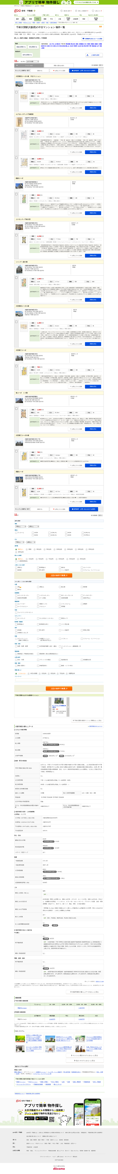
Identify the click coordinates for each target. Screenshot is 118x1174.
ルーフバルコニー (23, 606)
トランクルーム (65, 604)
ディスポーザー (87, 595)
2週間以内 (72, 673)
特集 (28, 1150)
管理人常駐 (86, 630)
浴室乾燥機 (64, 598)
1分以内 (31, 559)
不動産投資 (87, 1082)
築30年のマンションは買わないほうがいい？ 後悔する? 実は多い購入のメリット (64, 1038)
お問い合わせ (60, 1156)
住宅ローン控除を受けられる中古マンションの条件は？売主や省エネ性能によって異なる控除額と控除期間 (34, 1038)
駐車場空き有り (43, 624)
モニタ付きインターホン (46, 618)
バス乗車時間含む (23, 561)
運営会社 (75, 1156)
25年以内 (91, 549)
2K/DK (69, 532)
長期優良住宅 (87, 659)
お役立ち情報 (16, 1150)
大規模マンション (41, 1072)
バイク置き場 (65, 624)
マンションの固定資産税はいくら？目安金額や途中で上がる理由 (94, 1038)
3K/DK (36, 535)
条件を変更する (27, 55)
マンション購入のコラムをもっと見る (85, 1055)
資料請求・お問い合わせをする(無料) (84, 70)
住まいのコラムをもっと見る (85, 1060)
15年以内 (70, 549)
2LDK (17, 1073)
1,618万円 (52, 1019)
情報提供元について (20, 1093)
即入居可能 (67, 1072)
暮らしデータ (57, 1084)
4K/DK (69, 535)
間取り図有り (21, 665)
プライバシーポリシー (45, 1156)
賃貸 (68, 1082)
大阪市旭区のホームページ (95, 726)
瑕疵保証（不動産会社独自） (26, 653)
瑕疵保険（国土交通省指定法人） (49, 653)
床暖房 (85, 604)
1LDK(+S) (54, 532)
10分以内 (61, 559)
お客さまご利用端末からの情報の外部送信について (51, 1132)
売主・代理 (21, 659)
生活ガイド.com (100, 981)
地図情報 (93, 1150)
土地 (63, 1082)
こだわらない (22, 673)
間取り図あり (18, 1072)
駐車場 (61, 1140)
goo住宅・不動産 (17, 1132)
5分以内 (41, 559)
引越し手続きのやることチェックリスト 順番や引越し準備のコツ (94, 1048)
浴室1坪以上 (86, 598)
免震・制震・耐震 (23, 646)
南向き (63, 567)
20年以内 (80, 549)
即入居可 (42, 570)
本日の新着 (33, 673)
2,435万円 (82, 1019)
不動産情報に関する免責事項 (33, 1093)
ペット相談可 (65, 570)
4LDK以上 (87, 535)
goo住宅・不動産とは (32, 1132)
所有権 (19, 630)
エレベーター (87, 567)
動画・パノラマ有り (67, 665)
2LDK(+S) (87, 532)
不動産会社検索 (38, 1084)
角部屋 (19, 570)
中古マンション (33, 1082)
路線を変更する (21, 47)
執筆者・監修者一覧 (85, 1150)
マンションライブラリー (24, 1084)
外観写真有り (43, 665)
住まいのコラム (75, 1150)
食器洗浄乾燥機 (22, 598)
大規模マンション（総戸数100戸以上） (45, 639)
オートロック (21, 618)
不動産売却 (29, 1147)
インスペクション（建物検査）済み (71, 647)
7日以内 (62, 673)
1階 (19, 587)
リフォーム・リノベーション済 (42, 1073)
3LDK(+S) (54, 535)
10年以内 (59, 549)
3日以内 (53, 673)
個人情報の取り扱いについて (34, 1136)
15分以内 (72, 559)
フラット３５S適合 (45, 659)
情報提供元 (84, 1132)
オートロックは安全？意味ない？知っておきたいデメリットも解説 (34, 1048)
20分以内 (82, 559)
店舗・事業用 (77, 1082)
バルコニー (42, 606)
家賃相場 (48, 1084)
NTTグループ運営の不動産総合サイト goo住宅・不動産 (29, 6)
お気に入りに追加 (60, 70)
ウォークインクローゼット (25, 612)
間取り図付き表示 (59, 65)
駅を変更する (33, 47)
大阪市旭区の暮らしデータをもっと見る (85, 992)
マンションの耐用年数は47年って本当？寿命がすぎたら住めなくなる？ (64, 1048)
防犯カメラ (64, 618)
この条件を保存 (95, 55)
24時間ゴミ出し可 (23, 632)
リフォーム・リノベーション (91, 570)
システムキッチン (44, 595)
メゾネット (64, 638)
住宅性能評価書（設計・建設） (48, 646)
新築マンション (21, 1082)
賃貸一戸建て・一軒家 (43, 1140)
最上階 (63, 587)
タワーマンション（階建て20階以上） (23, 639)
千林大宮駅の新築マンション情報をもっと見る (87, 720)
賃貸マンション (54, 1140)
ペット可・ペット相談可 (55, 1072)
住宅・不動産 (97, 1082)
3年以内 (38, 549)
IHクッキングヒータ (67, 595)
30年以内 (21, 552)
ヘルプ (54, 1156)
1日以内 (43, 673)
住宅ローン (73, 1143)
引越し (31, 1150)
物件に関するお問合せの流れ (72, 1132)
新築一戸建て (44, 1082)
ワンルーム (21, 532)
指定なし (21, 549)
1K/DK (36, 532)
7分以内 (50, 559)
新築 (30, 549)
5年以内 (48, 549)
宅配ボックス (43, 604)
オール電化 (42, 598)
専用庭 (63, 606)
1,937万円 (82, 1008)
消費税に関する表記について (49, 1136)
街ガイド (67, 1150)
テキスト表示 (29, 65)
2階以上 (20, 567)
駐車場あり (42, 567)
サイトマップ (68, 1156)
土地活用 (35, 1147)
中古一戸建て (55, 1082)
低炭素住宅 (64, 659)
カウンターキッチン (23, 595)
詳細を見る (93, 108)
